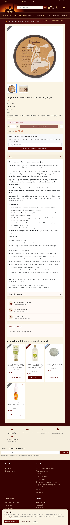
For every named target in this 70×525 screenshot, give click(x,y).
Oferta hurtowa (40, 479)
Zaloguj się (8, 505)
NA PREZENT (7, 15)
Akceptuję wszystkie (11, 522)
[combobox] (30, 7)
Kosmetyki (32, 15)
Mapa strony (40, 492)
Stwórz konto (9, 508)
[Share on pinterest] (22, 131)
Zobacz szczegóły (16, 377)
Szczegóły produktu (15, 294)
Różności (63, 15)
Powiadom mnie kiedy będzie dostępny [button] (35, 149)
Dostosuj (35, 522)
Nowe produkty (10, 471)
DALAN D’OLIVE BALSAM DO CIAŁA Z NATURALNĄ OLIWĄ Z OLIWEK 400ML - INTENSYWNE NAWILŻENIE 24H (35, 366)
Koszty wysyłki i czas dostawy (45, 468)
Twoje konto (9, 498)
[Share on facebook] (16, 131)
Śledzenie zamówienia (12, 503)
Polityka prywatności (14, 518)
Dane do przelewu (41, 476)
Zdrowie (49, 15)
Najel (8, 100)
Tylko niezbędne (26, 522)
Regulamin (39, 474)
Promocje (23, 15)
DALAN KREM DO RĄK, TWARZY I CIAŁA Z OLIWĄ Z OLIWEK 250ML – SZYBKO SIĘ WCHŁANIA (16, 365)
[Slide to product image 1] (12, 88)
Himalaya (56, 15)
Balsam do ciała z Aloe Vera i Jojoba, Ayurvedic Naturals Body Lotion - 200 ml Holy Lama (16, 404)
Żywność (40, 15)
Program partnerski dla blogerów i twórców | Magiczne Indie (49, 486)
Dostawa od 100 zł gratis (13, 1)
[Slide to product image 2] (23, 88)
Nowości (15, 15)
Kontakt (38, 489)
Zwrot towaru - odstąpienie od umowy (47, 482)
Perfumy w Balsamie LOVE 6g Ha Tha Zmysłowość (54, 365)
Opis (10, 157)
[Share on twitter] (19, 131)
